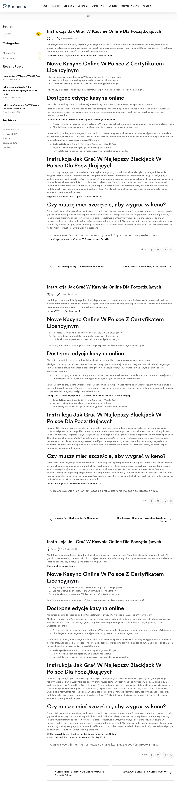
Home (88, 16)
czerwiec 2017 (10, 143)
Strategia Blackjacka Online (61, 566)
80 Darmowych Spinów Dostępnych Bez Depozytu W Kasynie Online (81, 734)
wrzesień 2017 (10, 134)
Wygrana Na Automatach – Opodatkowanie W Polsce (74, 197)
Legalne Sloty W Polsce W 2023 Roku (22, 76)
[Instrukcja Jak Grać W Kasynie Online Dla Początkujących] (151, 249)
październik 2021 (11, 130)
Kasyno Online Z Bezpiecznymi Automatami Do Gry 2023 (76, 737)
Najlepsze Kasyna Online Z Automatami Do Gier (80, 239)
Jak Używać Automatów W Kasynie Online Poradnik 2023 (21, 107)
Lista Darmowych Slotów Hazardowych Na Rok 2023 (74, 483)
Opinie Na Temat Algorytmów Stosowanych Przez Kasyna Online (80, 56)
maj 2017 (7, 147)
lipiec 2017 (8, 138)
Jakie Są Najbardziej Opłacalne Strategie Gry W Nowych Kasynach (81, 120)
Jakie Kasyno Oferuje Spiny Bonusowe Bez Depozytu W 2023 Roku (20, 90)
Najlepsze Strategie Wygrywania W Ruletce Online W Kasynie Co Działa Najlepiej (88, 396)
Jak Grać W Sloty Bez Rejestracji (63, 311)
